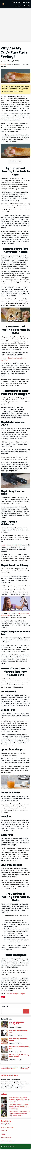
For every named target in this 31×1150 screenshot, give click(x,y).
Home (3, 64)
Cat (7, 64)
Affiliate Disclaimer (7, 1127)
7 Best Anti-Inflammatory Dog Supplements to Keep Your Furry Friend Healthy (19, 1114)
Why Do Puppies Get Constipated (16, 1023)
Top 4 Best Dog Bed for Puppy (24, 1067)
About (3, 1134)
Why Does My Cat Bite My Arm (18, 1031)
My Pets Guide (10, 1146)
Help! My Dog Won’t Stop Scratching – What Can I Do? (9, 1068)
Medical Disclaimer (7, 1141)
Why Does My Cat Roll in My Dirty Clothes (19, 1055)
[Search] (26, 1011)
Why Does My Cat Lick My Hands (18, 1039)
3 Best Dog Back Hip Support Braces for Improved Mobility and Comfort (19, 1107)
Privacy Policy (5, 1124)
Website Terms (6, 1138)
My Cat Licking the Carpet (15, 994)
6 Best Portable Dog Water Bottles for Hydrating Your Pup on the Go (19, 1100)
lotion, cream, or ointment (11, 545)
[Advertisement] (15, 25)
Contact (4, 1131)
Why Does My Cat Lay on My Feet (19, 1047)
